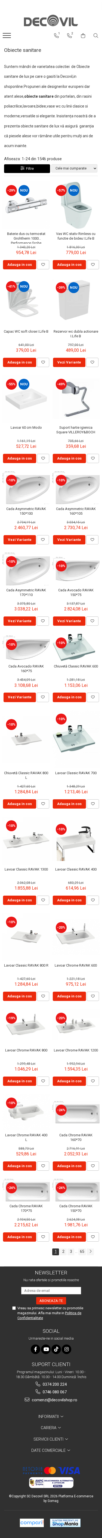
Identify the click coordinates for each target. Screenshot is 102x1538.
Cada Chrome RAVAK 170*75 (26, 1208)
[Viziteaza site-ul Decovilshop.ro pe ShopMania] (65, 1523)
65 (82, 1251)
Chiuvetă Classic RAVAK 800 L (26, 775)
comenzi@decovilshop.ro (54, 1399)
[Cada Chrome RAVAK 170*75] (26, 1190)
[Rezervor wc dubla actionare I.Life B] (76, 302)
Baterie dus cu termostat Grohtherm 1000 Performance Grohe (26, 238)
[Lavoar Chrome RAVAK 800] (26, 1027)
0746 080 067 (54, 1392)
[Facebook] (35, 1349)
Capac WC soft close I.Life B (26, 331)
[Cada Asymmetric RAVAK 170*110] (26, 569)
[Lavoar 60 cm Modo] (26, 399)
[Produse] (7, 37)
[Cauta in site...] (96, 35)
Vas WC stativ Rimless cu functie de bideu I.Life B (75, 236)
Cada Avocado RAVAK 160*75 (26, 668)
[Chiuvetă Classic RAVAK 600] (76, 648)
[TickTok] (56, 1349)
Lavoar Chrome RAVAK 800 (26, 1050)
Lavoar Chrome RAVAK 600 (76, 965)
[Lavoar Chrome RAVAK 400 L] (26, 1112)
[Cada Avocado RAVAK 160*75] (26, 648)
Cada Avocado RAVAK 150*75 (76, 592)
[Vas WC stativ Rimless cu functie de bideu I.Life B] (76, 205)
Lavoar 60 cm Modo (26, 427)
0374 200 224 (54, 1384)
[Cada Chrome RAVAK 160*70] (76, 1112)
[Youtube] (46, 1349)
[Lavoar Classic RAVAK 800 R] (26, 937)
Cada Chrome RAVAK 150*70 (75, 1208)
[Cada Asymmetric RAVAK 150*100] (26, 487)
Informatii (49, 1416)
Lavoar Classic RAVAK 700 (76, 773)
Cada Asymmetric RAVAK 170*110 (26, 592)
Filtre (29, 168)
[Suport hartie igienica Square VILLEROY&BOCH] (76, 399)
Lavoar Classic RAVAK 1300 (26, 869)
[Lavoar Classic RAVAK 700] (76, 739)
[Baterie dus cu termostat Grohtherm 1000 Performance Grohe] (26, 205)
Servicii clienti (48, 1439)
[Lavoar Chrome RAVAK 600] (76, 937)
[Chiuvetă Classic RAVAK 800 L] (26, 739)
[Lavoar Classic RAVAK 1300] (26, 841)
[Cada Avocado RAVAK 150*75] (76, 569)
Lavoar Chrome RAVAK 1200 (76, 1050)
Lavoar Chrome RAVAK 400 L (26, 1137)
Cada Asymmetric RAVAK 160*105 (76, 511)
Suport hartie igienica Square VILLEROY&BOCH (75, 429)
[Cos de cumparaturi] (83, 35)
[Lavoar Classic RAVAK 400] (76, 840)
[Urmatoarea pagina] (90, 1251)
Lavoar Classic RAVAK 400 (76, 869)
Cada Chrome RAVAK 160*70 (75, 1137)
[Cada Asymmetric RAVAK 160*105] (76, 487)
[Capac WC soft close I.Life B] (26, 302)
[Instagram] (66, 1349)
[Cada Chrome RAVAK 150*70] (76, 1190)
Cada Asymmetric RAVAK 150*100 (26, 511)
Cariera (49, 1427)
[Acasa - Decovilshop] (51, 20)
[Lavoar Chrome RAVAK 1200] (76, 1027)
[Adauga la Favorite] (43, 264)
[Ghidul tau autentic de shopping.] (32, 1523)
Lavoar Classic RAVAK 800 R (26, 965)
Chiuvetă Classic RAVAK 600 (76, 666)
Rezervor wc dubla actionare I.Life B (76, 333)
